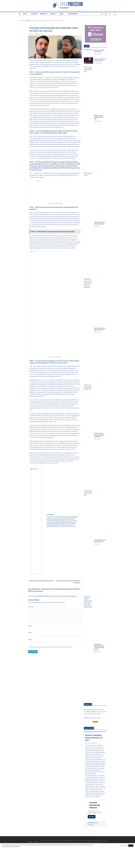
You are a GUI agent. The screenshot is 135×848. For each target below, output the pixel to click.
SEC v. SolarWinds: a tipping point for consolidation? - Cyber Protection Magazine (54, 596)
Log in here (91, 824)
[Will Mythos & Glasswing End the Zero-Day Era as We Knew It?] (88, 648)
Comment (31, 607)
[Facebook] (110, 13)
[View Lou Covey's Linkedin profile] (44, 521)
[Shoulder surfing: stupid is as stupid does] (88, 118)
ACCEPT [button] (130, 845)
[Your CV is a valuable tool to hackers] (88, 52)
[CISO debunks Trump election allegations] (88, 224)
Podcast (52, 14)
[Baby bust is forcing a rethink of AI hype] (88, 330)
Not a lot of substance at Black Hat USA (99, 59)
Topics (25, 14)
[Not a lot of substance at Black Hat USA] (88, 61)
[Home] (19, 13)
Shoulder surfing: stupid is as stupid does (98, 117)
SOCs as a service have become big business (41, 580)
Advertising (36, 842)
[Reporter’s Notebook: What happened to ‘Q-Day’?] (95, 732)
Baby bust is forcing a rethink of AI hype (99, 328)
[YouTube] (106, 13)
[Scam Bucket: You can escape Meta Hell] (88, 542)
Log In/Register (73, 14)
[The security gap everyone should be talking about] (88, 436)
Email (30, 632)
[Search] (115, 13)
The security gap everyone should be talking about (99, 435)
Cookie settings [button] (123, 845)
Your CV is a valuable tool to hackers (99, 50)
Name (30, 626)
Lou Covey (33, 33)
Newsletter (43, 14)
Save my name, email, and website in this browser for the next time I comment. (51, 647)
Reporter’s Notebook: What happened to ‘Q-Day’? (94, 737)
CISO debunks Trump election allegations (99, 222)
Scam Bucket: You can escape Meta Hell (100, 540)
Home (27, 20)
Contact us (30, 842)
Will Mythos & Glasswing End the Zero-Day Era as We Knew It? (99, 647)
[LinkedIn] (102, 13)
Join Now (91, 816)
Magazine (34, 14)
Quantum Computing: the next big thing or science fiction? (68, 581)
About (61, 14)
